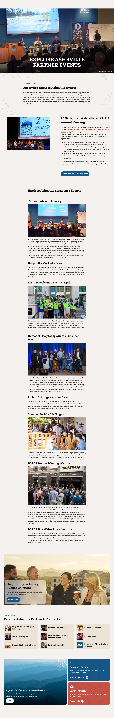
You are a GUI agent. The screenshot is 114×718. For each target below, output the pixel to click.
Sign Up (9, 700)
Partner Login (75, 701)
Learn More (56, 391)
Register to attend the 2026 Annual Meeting (75, 174)
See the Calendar (13, 599)
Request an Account (77, 677)
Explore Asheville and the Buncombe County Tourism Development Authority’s (85, 131)
